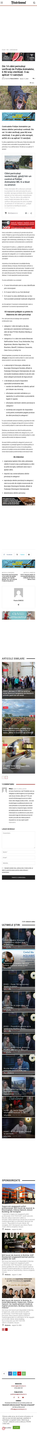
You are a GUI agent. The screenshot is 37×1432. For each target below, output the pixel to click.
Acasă (3, 50)
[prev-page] (3, 777)
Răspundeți (12, 822)
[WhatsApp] (24, 1374)
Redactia (7, 1229)
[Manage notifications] (3, 1428)
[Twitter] (15, 1374)
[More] (29, 555)
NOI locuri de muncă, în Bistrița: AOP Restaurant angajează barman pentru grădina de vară (18, 1257)
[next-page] (6, 777)
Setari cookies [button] (7, 1427)
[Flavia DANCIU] (3, 78)
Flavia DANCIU (14, 78)
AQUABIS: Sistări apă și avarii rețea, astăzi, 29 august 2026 (16, 767)
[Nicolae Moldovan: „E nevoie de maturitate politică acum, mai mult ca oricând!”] (18, 1065)
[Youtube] (23, 1397)
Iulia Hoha (7, 947)
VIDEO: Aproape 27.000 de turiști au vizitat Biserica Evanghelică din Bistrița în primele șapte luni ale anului (18, 693)
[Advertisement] (18, 26)
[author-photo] (3, 1229)
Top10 (5, 670)
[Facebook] (10, 1374)
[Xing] (18, 604)
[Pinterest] (19, 1374)
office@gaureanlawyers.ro (19, 1409)
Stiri (8, 50)
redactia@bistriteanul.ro (18, 1386)
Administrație (13, 50)
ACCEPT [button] (16, 1427)
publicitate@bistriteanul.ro (18, 1394)
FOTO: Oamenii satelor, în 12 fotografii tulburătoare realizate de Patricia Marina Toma (27, 577)
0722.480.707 (18, 1388)
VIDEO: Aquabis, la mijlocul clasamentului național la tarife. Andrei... (16, 942)
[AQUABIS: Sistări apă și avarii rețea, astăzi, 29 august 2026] (18, 755)
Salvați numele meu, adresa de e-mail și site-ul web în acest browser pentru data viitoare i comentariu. (17, 870)
